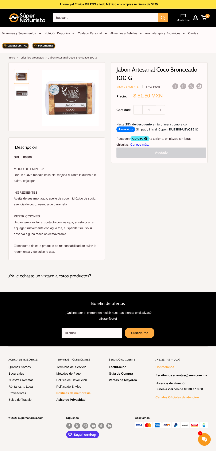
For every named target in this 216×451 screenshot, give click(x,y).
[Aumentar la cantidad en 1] (160, 109)
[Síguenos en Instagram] (85, 426)
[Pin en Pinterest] (183, 86)
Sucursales (16, 373)
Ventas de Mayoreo (123, 380)
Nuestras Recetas (21, 380)
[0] (204, 17)
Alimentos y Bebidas (123, 33)
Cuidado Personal (90, 33)
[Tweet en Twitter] (191, 86)
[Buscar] (163, 17)
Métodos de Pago (68, 373)
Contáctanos (164, 367)
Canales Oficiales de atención (177, 397)
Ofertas (193, 33)
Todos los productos (31, 57)
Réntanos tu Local (20, 386)
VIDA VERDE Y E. (127, 86)
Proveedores (17, 393)
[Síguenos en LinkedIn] (109, 426)
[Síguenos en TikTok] (101, 426)
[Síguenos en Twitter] (77, 426)
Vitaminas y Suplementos (19, 33)
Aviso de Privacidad (70, 399)
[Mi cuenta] (195, 17)
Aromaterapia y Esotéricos (162, 33)
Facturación (117, 367)
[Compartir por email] (199, 86)
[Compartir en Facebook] (175, 86)
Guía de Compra (121, 373)
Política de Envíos (68, 386)
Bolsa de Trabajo (19, 399)
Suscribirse (139, 333)
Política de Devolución (71, 380)
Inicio (11, 57)
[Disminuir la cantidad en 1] (138, 109)
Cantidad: (123, 110)
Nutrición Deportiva (57, 33)
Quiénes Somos (19, 367)
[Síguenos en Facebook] (69, 426)
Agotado (161, 152)
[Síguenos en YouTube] (93, 426)
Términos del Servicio (71, 367)
